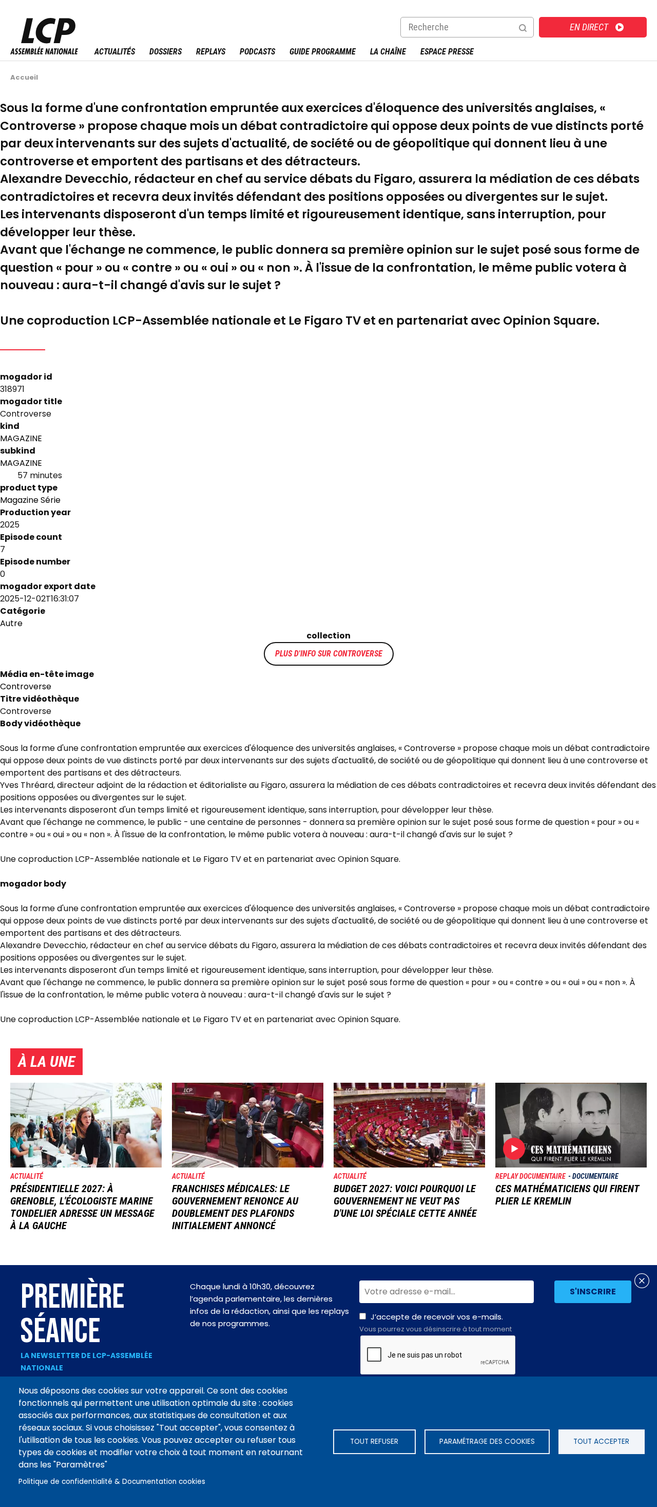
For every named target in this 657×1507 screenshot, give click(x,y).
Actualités (114, 51)
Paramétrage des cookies (487, 1441)
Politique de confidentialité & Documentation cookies (111, 1481)
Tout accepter (601, 1441)
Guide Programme (322, 51)
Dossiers (165, 51)
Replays (210, 51)
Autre (11, 623)
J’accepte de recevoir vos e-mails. (435, 1322)
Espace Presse (447, 51)
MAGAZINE (21, 438)
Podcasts (257, 51)
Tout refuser (374, 1441)
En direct (589, 27)
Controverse (357, 653)
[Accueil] (44, 51)
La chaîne (388, 51)
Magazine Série (30, 500)
